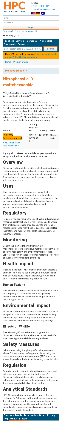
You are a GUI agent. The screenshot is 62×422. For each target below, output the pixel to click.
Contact (22, 44)
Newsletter (46, 41)
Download (9, 44)
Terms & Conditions (35, 415)
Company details (13, 415)
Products (9, 41)
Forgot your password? (26, 31)
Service (20, 41)
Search (50, 48)
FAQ (6, 419)
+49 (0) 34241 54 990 (40, 6)
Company (32, 41)
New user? (8, 31)
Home (8, 62)
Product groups (20, 62)
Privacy (51, 415)
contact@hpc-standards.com (43, 9)
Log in (31, 27)
